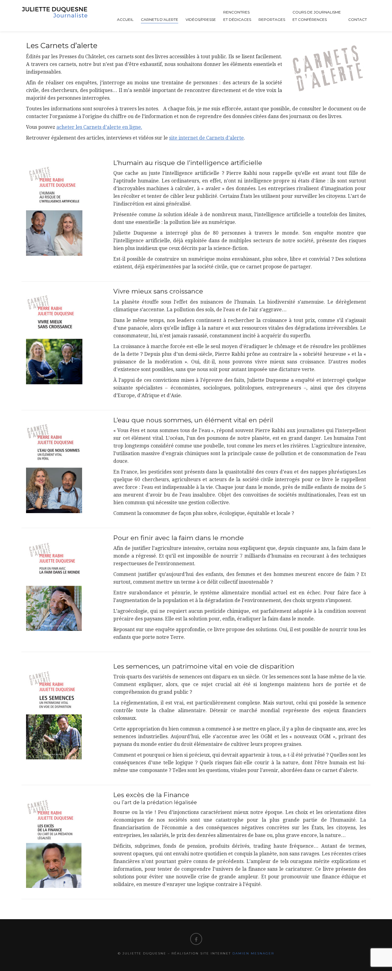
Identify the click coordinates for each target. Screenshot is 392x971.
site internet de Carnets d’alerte (206, 138)
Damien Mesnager (253, 953)
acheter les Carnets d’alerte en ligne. (99, 127)
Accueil (125, 19)
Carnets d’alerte (159, 19)
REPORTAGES (271, 19)
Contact (357, 19)
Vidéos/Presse (201, 19)
